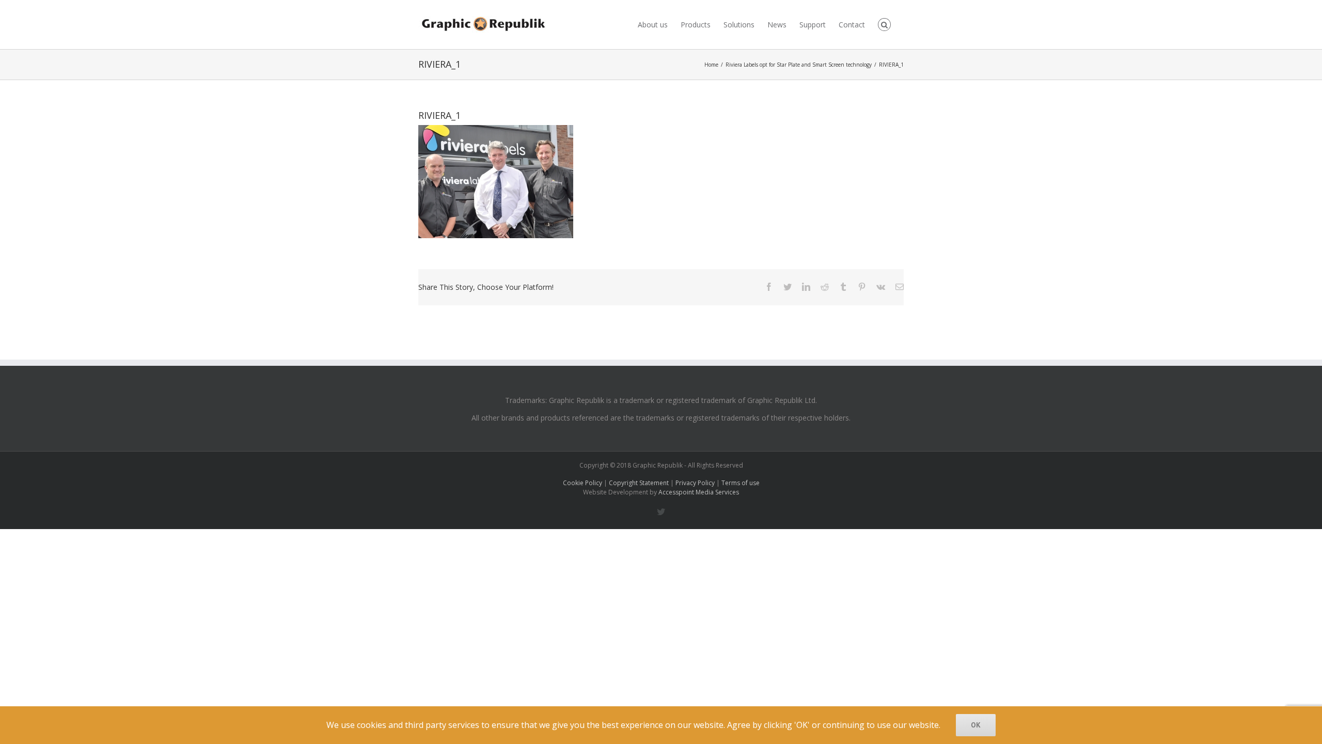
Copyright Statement (639, 482)
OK (976, 725)
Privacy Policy (695, 482)
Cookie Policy (582, 482)
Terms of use (740, 482)
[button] (884, 24)
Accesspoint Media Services (698, 492)
